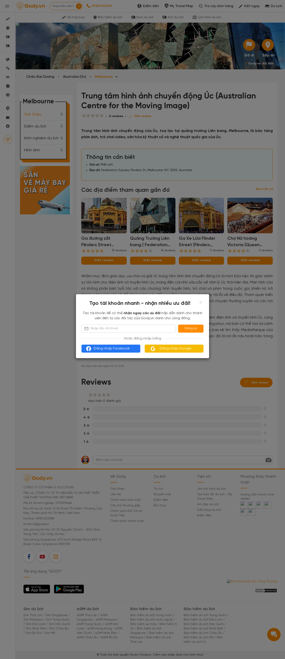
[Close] (201, 302)
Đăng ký (191, 328)
